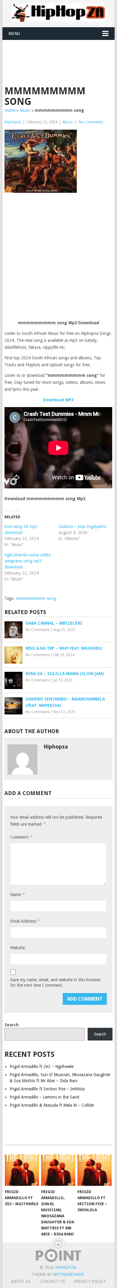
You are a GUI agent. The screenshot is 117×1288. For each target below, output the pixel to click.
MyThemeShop (68, 1274)
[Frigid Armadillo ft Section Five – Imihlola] (94, 1170)
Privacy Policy (90, 1281)
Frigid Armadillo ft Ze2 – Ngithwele (42, 1066)
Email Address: (25, 921)
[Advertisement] (60, 55)
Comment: (21, 837)
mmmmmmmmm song (36, 598)
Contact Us (52, 1281)
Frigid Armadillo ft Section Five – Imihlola (47, 1088)
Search (11, 1024)
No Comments (91, 122)
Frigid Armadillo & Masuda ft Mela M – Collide (52, 1105)
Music (25, 110)
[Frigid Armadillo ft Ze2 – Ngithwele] (22, 1170)
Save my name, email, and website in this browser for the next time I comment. (55, 982)
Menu (14, 33)
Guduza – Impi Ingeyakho (82, 526)
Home (9, 110)
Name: (17, 894)
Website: (18, 947)
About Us (21, 1281)
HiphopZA (65, 1267)
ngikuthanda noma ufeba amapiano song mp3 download (27, 560)
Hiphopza (12, 122)
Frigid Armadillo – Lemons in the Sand (44, 1097)
